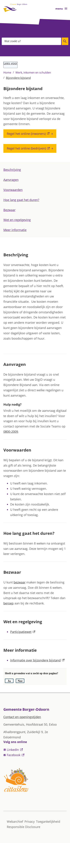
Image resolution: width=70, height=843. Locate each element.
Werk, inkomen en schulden (33, 72)
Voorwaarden (13, 190)
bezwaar (19, 582)
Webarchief (15, 821)
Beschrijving (12, 170)
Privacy (29, 821)
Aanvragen (11, 180)
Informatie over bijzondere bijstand (37, 660)
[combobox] (31, 41)
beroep (8, 603)
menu (59, 8)
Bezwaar (9, 210)
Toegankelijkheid (48, 821)
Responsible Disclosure (23, 827)
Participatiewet (22, 632)
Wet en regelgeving (17, 220)
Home (7, 72)
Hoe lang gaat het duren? (21, 200)
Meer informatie (15, 230)
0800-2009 (10, 432)
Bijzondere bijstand (18, 78)
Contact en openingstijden (22, 717)
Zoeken (65, 41)
